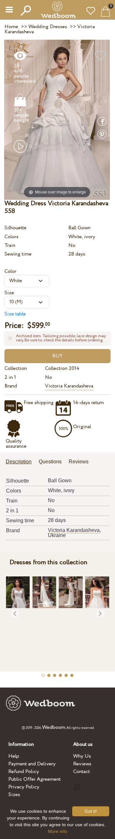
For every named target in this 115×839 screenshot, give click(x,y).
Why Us (82, 756)
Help (13, 756)
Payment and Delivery (32, 764)
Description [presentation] (19, 461)
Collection (15, 368)
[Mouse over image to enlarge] (57, 119)
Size (9, 293)
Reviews (82, 764)
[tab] (21, 462)
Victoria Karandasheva (69, 386)
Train (9, 245)
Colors (11, 237)
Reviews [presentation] (78, 461)
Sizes (14, 794)
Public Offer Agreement (34, 779)
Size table (15, 314)
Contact (81, 771)
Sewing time (18, 254)
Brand (10, 386)
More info (57, 831)
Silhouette (15, 228)
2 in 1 (10, 377)
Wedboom (53, 727)
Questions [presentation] (50, 461)
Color (10, 271)
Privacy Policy (23, 787)
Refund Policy (23, 771)
